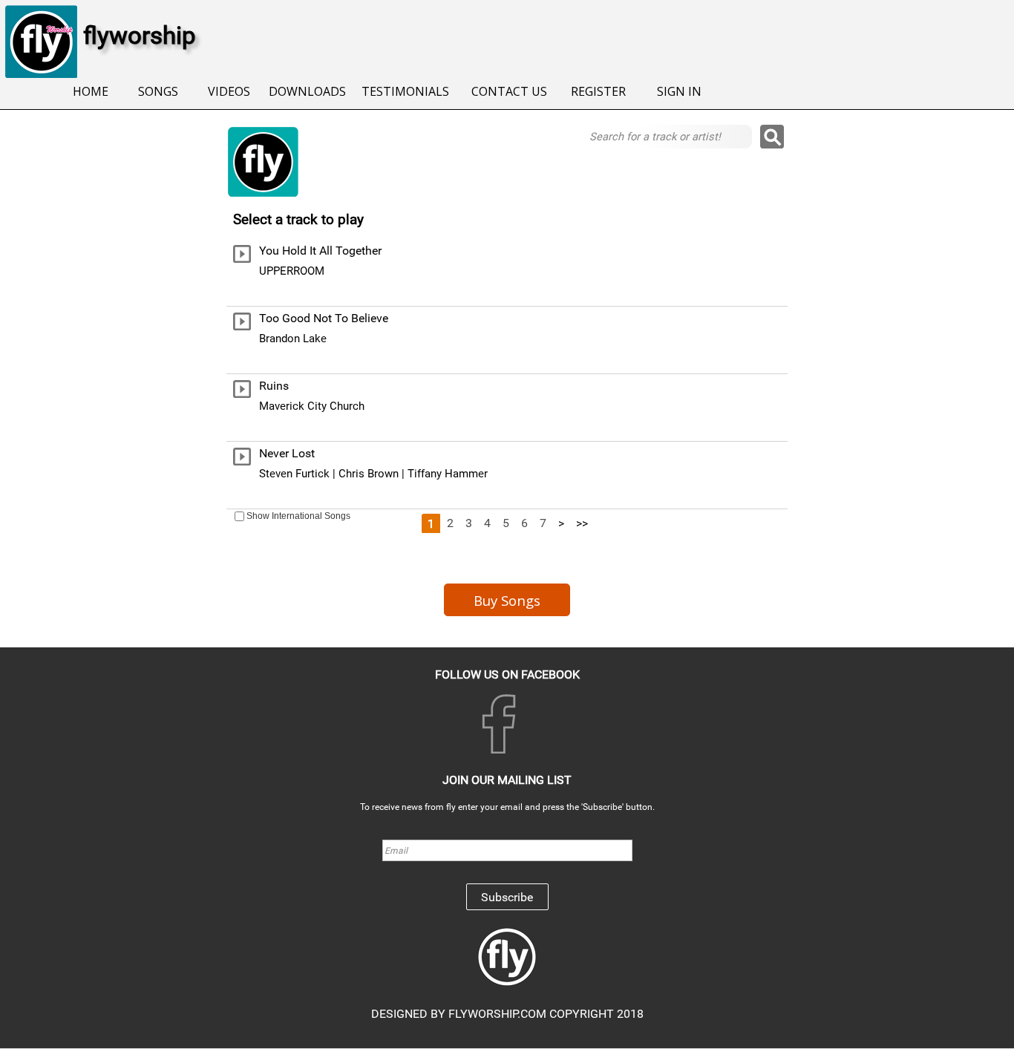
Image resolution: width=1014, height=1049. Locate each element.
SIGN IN (679, 91)
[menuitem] (90, 92)
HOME (90, 91)
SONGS (158, 91)
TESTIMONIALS (405, 91)
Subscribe (507, 897)
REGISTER (598, 91)
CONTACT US (509, 91)
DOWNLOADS (307, 91)
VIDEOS (229, 91)
